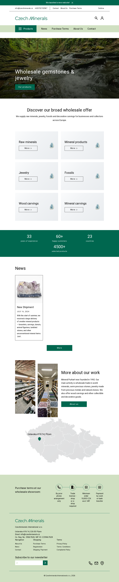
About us (74, 404)
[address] (102, 563)
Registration (37, 547)
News (44, 28)
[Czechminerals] (31, 18)
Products (28, 28)
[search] (96, 18)
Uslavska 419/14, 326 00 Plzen (28, 531)
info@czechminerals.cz (24, 8)
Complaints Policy (63, 550)
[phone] (90, 563)
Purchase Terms (75, 8)
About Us (64, 8)
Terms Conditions (63, 547)
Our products (24, 87)
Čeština (101, 8)
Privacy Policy (62, 544)
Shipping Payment (40, 550)
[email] (96, 563)
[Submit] (45, 562)
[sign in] (102, 18)
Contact (56, 8)
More (59, 348)
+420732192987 (41, 8)
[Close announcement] (72, 2)
